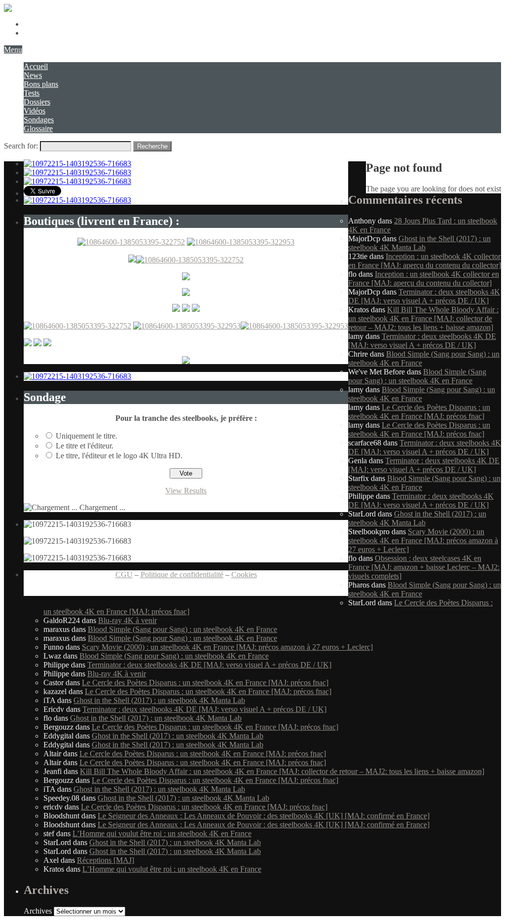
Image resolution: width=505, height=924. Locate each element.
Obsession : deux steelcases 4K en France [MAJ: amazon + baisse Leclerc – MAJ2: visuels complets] (424, 567)
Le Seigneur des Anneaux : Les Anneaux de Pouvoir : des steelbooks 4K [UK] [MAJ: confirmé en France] (264, 816)
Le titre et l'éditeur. (84, 446)
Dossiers (37, 102)
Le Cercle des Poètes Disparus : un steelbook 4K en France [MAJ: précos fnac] (419, 411)
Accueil (36, 66)
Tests (31, 93)
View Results (186, 490)
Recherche (152, 146)
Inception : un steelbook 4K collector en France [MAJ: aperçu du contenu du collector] (424, 260)
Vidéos (34, 111)
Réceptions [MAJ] (105, 860)
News (33, 75)
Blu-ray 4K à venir (127, 620)
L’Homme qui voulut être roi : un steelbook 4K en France (162, 833)
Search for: (21, 146)
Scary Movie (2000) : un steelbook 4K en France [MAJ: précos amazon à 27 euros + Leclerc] (423, 540)
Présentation (43, 24)
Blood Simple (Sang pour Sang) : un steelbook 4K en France (417, 376)
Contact (36, 33)
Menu (13, 49)
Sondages (39, 119)
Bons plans (41, 84)
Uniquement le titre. (86, 436)
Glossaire (38, 128)
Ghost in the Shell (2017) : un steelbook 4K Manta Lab (419, 243)
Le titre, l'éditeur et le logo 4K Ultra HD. (119, 455)
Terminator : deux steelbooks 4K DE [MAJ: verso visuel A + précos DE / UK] (424, 296)
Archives (38, 911)
